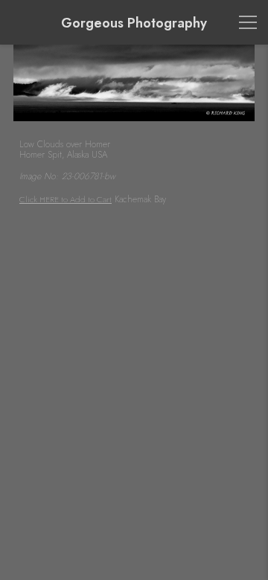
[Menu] (248, 22)
